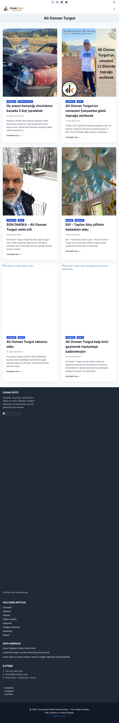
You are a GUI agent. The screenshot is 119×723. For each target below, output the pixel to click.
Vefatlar (6, 615)
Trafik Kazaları (25, 101)
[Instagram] (57, 2)
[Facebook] (62, 2)
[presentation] (30, 62)
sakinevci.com (59, 716)
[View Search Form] (114, 2)
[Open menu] (114, 9)
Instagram (9, 691)
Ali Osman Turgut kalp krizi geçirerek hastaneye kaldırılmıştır (87, 347)
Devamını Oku (14, 136)
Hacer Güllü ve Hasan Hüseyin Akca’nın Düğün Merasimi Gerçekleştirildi (36, 657)
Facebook (9, 688)
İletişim (6, 635)
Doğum (69, 220)
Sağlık (21, 337)
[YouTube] (66, 2)
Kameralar (7, 631)
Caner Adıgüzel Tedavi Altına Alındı (19, 648)
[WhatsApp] (53, 2)
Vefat (80, 101)
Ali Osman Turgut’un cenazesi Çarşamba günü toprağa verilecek (86, 111)
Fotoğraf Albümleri (11, 627)
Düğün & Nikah (10, 619)
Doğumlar (7, 623)
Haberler (11, 101)
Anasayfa (7, 607)
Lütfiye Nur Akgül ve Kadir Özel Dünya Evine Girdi (26, 652)
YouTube (8, 694)
